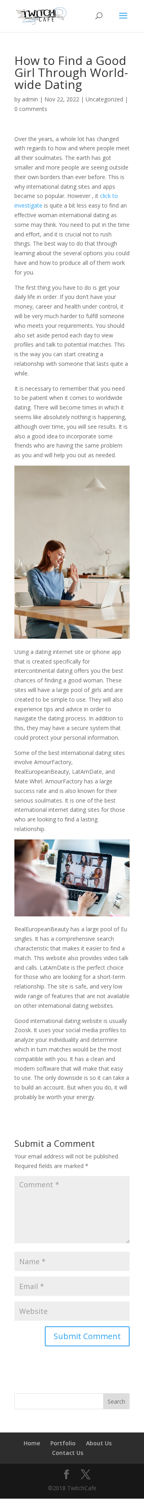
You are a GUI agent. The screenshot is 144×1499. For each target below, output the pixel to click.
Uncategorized (104, 99)
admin (30, 99)
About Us (99, 1443)
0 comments (30, 109)
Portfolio (63, 1443)
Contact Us (67, 1453)
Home (32, 1443)
